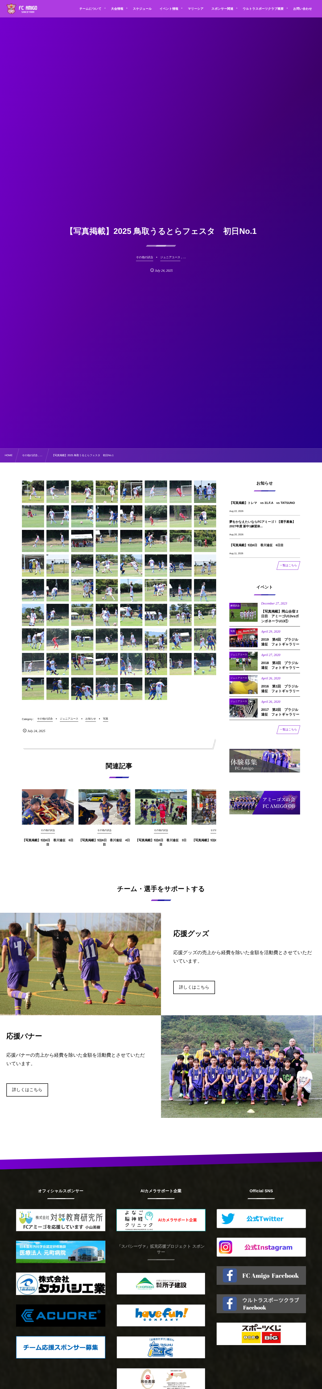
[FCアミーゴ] (27, 9)
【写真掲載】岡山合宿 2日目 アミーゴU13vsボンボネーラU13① (280, 616)
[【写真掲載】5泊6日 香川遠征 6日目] (48, 807)
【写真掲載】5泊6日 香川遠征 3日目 (161, 842)
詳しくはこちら (194, 987)
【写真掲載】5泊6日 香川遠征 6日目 (48, 842)
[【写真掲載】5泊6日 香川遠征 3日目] (161, 807)
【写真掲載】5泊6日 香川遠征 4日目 (104, 842)
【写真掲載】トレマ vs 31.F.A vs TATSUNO (262, 503)
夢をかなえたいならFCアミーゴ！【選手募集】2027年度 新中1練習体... (262, 524)
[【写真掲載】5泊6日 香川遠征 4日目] (104, 807)
